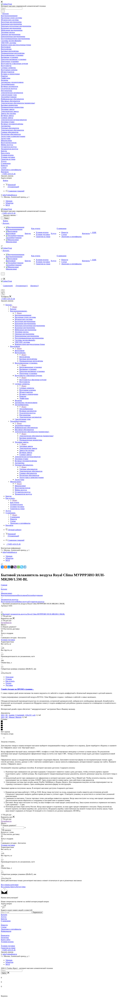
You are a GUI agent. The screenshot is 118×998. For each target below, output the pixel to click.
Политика (5, 937)
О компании (15, 517)
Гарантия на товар (8, 948)
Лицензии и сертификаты (11, 929)
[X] (12, 567)
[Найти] (3, 11)
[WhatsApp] (16, 214)
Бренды (4, 919)
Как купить (14, 502)
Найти (4, 973)
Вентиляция (19, 351)
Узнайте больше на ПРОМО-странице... (17, 689)
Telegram (9, 201)
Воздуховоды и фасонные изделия (32, 380)
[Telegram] (1, 283)
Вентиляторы (24, 357)
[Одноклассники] (5, 567)
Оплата (8, 683)
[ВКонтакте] (2, 567)
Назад (14, 307)
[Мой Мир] (8, 567)
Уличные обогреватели (28, 469)
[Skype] (21, 567)
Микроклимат (20, 486)
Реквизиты (5, 935)
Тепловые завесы (26, 446)
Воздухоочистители (8, 602)
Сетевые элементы (26, 388)
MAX (8, 205)
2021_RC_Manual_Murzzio (11, 717)
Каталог (13, 309)
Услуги (3, 917)
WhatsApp (9, 203)
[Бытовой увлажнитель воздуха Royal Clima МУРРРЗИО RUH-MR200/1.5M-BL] (33, 614)
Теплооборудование (22, 425)
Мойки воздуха (22, 602)
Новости (4, 925)
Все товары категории (9, 885)
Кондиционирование (23, 315)
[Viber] (15, 567)
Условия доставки (8, 640)
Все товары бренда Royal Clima (13, 887)
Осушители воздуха (36, 602)
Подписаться (37, 912)
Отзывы (9, 679)
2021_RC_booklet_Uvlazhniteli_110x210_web (18, 715)
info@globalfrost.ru (10, 195)
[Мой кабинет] (2, 277)
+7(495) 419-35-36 (8, 174)
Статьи (3, 927)
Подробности (6, 623)
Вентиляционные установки (30, 367)
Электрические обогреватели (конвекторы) (36, 436)
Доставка (9, 685)
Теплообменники (26, 409)
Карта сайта (5, 940)
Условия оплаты (7, 942)
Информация (6, 931)
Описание (9, 677)
